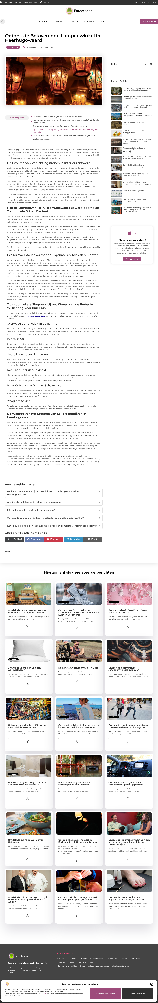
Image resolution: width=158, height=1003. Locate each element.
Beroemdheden (96, 958)
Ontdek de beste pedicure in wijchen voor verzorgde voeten (126, 898)
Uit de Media (43, 21)
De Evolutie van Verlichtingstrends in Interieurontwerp (57, 116)
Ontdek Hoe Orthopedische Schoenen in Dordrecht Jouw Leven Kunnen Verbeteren (78, 612)
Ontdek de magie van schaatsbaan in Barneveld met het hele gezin (128, 726)
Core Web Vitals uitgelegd (133, 191)
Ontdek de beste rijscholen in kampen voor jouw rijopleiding (125, 783)
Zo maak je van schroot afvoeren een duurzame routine (137, 98)
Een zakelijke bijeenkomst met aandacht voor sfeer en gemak (135, 166)
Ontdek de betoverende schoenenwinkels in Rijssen (123, 668)
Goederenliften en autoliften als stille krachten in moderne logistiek (138, 106)
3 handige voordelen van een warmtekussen (24, 668)
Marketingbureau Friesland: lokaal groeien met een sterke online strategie (137, 141)
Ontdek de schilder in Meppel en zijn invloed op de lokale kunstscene (78, 726)
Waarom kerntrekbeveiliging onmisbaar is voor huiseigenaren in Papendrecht (137, 184)
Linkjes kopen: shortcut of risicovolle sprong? (76, 962)
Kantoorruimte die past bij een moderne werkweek (135, 174)
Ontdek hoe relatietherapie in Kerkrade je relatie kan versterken (77, 841)
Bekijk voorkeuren (137, 994)
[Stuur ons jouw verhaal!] (132, 232)
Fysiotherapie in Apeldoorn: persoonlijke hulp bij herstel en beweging (135, 150)
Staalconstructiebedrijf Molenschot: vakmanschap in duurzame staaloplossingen (137, 209)
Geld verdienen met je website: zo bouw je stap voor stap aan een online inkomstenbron (93, 966)
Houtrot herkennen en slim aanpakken (134, 123)
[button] (152, 984)
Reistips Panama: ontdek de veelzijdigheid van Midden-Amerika (137, 115)
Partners (60, 21)
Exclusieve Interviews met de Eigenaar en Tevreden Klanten (60, 126)
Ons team (89, 21)
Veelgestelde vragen (42, 139)
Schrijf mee (135, 958)
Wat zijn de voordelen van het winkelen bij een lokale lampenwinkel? (53, 518)
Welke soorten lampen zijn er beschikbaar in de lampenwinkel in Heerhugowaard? (53, 493)
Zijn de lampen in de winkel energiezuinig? (53, 510)
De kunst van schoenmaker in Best (78, 667)
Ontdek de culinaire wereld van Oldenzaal (26, 841)
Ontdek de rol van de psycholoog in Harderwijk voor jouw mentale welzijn (28, 899)
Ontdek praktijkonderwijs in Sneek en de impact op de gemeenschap (78, 898)
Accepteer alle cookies (105, 994)
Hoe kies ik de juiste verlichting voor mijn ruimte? (53, 502)
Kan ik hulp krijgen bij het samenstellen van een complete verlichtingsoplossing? (53, 526)
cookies (43, 993)
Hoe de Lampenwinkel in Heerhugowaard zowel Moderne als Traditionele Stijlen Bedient (66, 121)
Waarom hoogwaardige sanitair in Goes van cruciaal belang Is (27, 783)
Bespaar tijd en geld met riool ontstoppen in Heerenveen (75, 783)
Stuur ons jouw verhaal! (132, 240)
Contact (103, 21)
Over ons (74, 21)
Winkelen (13, 47)
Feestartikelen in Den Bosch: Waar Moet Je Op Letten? (128, 611)
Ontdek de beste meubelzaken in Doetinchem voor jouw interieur (27, 611)
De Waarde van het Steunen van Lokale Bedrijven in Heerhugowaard (64, 135)
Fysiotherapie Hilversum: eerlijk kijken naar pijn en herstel (135, 200)
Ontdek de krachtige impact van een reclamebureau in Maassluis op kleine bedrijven (129, 842)
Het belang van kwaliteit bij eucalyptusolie (134, 132)
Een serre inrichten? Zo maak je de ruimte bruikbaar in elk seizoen (137, 89)
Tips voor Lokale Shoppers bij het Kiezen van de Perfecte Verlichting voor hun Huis (66, 130)
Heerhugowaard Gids (35, 316)
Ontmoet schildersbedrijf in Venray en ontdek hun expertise (28, 726)
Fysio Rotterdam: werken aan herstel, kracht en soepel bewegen (138, 157)
